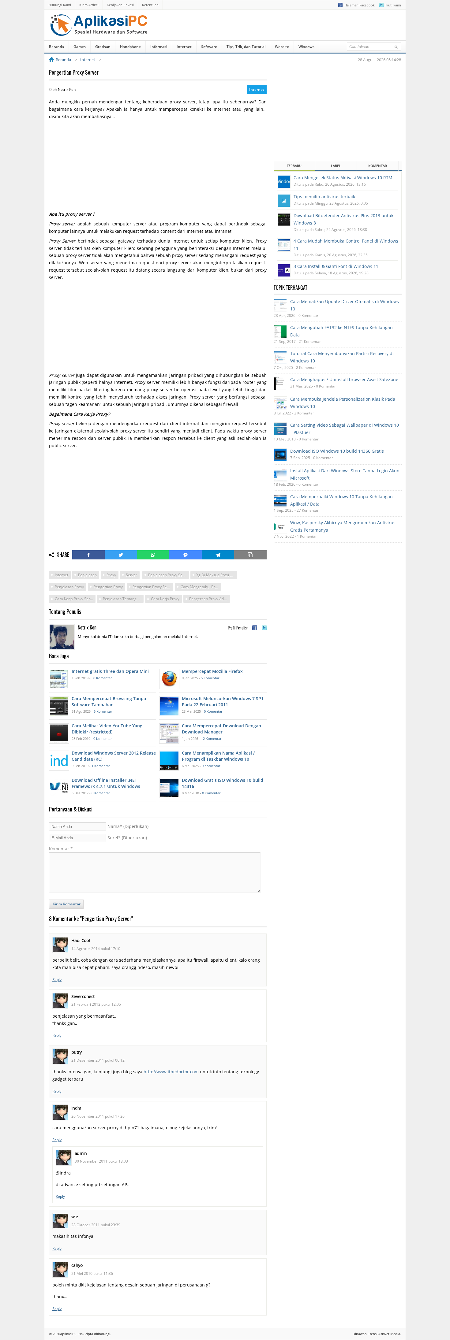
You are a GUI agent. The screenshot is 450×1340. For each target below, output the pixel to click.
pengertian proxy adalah (209, 598)
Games (79, 46)
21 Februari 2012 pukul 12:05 (96, 1004)
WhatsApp (153, 554)
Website (282, 46)
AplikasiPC (68, 1333)
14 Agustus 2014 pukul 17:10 (95, 948)
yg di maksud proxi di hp (216, 574)
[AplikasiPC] (99, 31)
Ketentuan (150, 4)
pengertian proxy (108, 586)
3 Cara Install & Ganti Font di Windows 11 (336, 266)
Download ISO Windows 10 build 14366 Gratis (337, 451)
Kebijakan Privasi (120, 4)
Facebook (88, 554)
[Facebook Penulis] (254, 627)
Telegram (218, 554)
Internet (184, 46)
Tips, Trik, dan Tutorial (246, 46)
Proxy (111, 574)
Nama (127, 826)
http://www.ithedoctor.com (171, 1072)
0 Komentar (213, 711)
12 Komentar (211, 738)
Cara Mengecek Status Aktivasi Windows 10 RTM (343, 177)
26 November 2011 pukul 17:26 (98, 1116)
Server (131, 574)
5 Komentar (210, 678)
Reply (57, 979)
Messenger (185, 554)
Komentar (61, 849)
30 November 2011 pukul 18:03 (101, 1161)
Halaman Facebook (359, 5)
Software (209, 46)
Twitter (121, 554)
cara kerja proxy (165, 598)
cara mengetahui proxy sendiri (201, 586)
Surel (127, 838)
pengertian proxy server (153, 586)
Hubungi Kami (59, 4)
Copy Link (250, 554)
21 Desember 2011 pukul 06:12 (98, 1060)
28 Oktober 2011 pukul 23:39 (95, 1224)
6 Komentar (103, 711)
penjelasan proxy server (168, 574)
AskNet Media (389, 1333)
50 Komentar (102, 678)
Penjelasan (87, 574)
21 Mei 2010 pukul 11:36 (92, 1273)
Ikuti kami (393, 5)
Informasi (158, 46)
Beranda (56, 46)
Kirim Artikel (89, 4)
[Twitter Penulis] (264, 627)
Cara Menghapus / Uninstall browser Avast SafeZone (344, 379)
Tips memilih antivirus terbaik (324, 196)
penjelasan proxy (69, 586)
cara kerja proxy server (75, 598)
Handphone (130, 46)
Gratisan (103, 46)
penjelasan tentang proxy (123, 598)
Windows (306, 46)
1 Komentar (101, 765)
